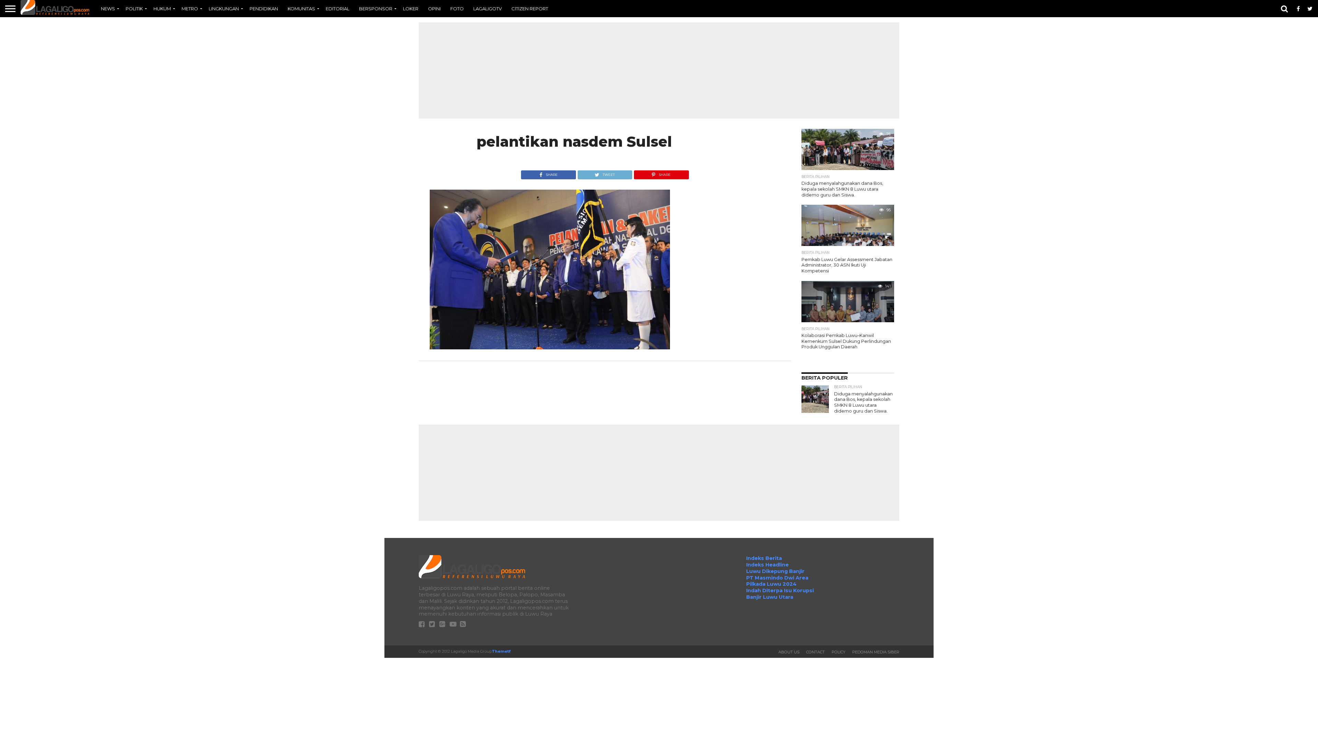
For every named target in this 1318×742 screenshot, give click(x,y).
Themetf (501, 651)
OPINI (434, 8)
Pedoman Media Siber (875, 652)
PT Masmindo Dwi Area (777, 578)
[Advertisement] (659, 70)
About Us (788, 652)
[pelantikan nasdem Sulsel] (550, 347)
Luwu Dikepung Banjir (775, 571)
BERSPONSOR (375, 8)
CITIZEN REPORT (529, 8)
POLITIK (134, 8)
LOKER (410, 8)
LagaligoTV (487, 8)
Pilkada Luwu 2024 (771, 584)
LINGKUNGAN (224, 8)
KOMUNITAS (301, 8)
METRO (190, 8)
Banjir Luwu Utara (769, 597)
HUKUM (162, 8)
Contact (815, 652)
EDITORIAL (337, 8)
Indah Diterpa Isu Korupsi (780, 590)
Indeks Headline (767, 565)
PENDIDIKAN (264, 8)
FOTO (457, 8)
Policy (838, 652)
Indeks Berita (764, 558)
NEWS (108, 8)
